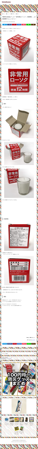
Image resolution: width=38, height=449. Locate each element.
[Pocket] (23, 24)
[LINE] (28, 24)
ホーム (4, 13)
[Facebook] (9, 24)
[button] (3, 405)
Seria (17, 13)
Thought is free (24, 441)
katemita (33, 339)
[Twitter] (4, 24)
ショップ (8, 13)
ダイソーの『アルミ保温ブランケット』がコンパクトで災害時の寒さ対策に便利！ (21, 424)
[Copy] (33, 24)
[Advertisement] (19, 7)
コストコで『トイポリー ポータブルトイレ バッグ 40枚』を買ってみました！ (7, 424)
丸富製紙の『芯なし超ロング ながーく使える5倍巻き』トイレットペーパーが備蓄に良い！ (31, 424)
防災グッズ (33, 337)
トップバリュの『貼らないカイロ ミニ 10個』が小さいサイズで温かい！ (16, 424)
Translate (9, 358)
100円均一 (13, 13)
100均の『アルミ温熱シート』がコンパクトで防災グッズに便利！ (21, 432)
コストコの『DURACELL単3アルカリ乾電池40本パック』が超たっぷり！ (26, 424)
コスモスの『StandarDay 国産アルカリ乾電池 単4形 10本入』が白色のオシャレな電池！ (11, 424)
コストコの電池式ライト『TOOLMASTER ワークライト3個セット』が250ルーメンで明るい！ (16, 433)
